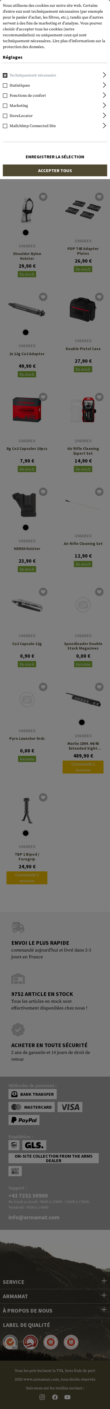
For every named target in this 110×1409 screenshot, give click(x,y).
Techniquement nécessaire (33, 75)
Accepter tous (55, 170)
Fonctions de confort (28, 95)
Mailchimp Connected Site (33, 125)
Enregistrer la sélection (55, 156)
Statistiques (20, 85)
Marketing (19, 105)
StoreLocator (21, 115)
